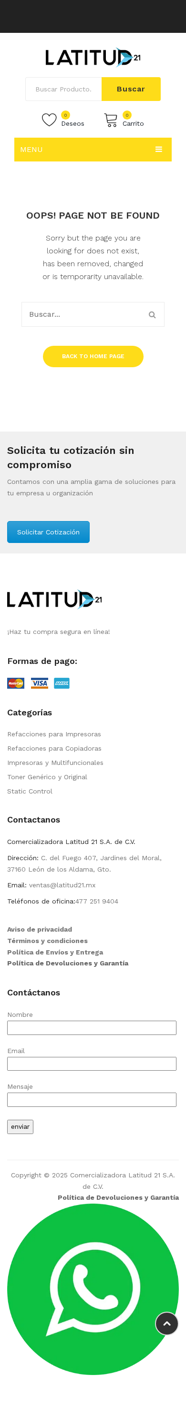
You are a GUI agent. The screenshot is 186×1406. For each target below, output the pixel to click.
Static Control (29, 791)
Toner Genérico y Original (47, 777)
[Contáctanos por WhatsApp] (93, 1289)
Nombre (20, 1014)
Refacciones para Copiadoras (54, 748)
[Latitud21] (93, 56)
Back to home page (93, 356)
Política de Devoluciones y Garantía (67, 963)
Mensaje (20, 1086)
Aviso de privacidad (39, 929)
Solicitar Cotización (48, 532)
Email (16, 1050)
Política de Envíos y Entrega (55, 952)
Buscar (131, 88)
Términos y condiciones (47, 940)
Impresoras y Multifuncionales (55, 762)
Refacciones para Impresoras (54, 734)
